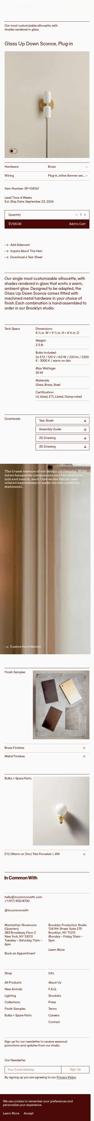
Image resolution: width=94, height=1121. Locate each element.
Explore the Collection (25, 647)
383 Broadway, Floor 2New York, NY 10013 (20, 934)
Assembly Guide (50, 429)
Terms (52, 1009)
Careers (53, 1015)
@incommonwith (17, 910)
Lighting (10, 996)
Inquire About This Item (26, 251)
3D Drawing (47, 446)
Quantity (14, 215)
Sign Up (75, 1069)
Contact (54, 1022)
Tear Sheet (46, 421)
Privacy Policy (66, 1077)
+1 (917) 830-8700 (17, 901)
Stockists (54, 996)
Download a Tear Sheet (26, 257)
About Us (54, 982)
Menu (81, 9)
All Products (13, 982)
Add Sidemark (20, 245)
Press (52, 1002)
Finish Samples (15, 1009)
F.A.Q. (52, 989)
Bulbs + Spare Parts (18, 1015)
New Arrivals (13, 989)
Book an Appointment (20, 953)
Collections (12, 1002)
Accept (29, 1113)
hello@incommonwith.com (23, 897)
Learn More (11, 1113)
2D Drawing (47, 438)
